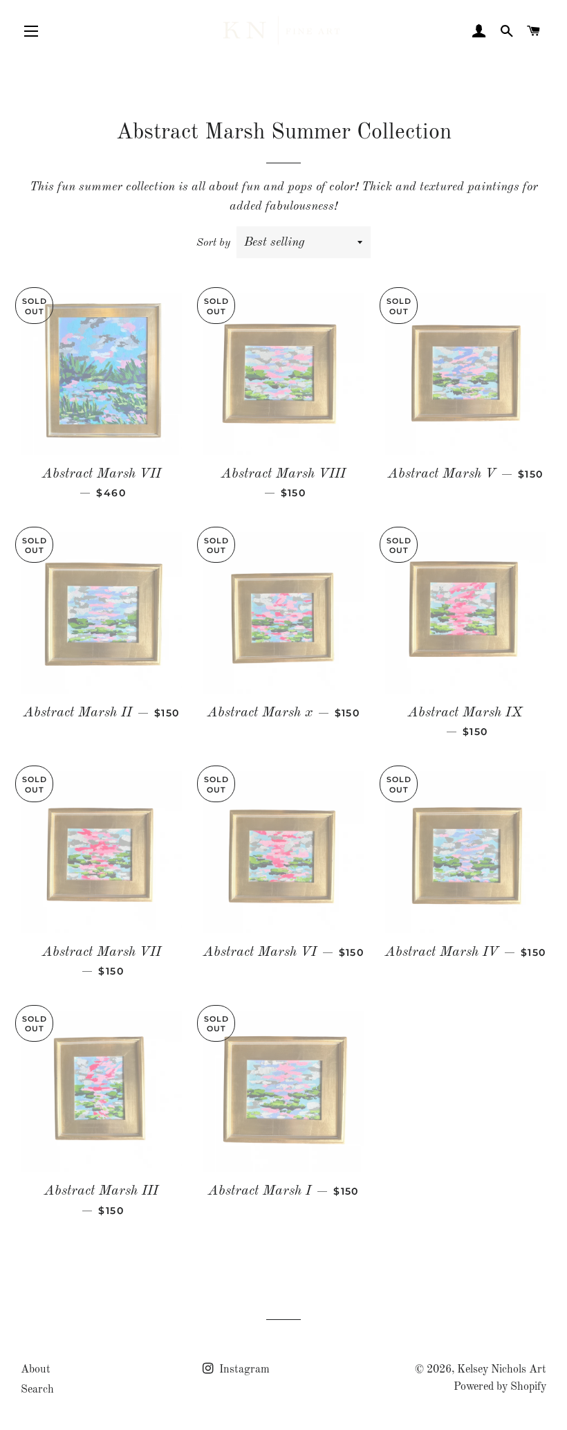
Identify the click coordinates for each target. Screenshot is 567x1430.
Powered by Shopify (500, 1387)
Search (37, 1389)
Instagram (243, 1369)
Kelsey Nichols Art (501, 1369)
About (35, 1369)
